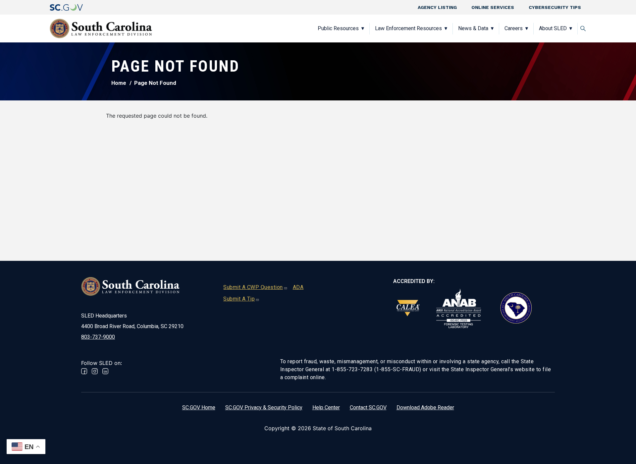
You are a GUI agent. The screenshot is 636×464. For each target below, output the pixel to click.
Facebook (84, 371)
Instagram (95, 371)
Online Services (492, 7)
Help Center (326, 407)
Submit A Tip (239, 299)
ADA (298, 287)
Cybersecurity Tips (555, 7)
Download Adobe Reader (425, 407)
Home (118, 83)
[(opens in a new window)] (66, 7)
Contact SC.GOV (368, 407)
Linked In (105, 371)
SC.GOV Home (198, 407)
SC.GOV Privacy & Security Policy (263, 407)
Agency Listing (437, 7)
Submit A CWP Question (253, 287)
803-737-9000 (98, 337)
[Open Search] (583, 28)
